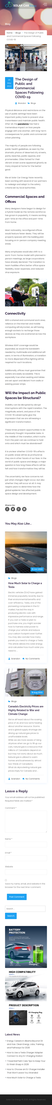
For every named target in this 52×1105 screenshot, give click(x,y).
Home (9, 32)
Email (8, 852)
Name (8, 838)
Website (9, 866)
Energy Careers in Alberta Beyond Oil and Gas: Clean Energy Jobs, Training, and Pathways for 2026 (25, 1044)
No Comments (33, 658)
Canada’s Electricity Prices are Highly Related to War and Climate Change (25, 710)
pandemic (23, 123)
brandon (22, 103)
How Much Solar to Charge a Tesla (24, 1077)
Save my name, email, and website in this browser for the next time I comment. (25, 885)
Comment (11, 808)
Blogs (18, 32)
